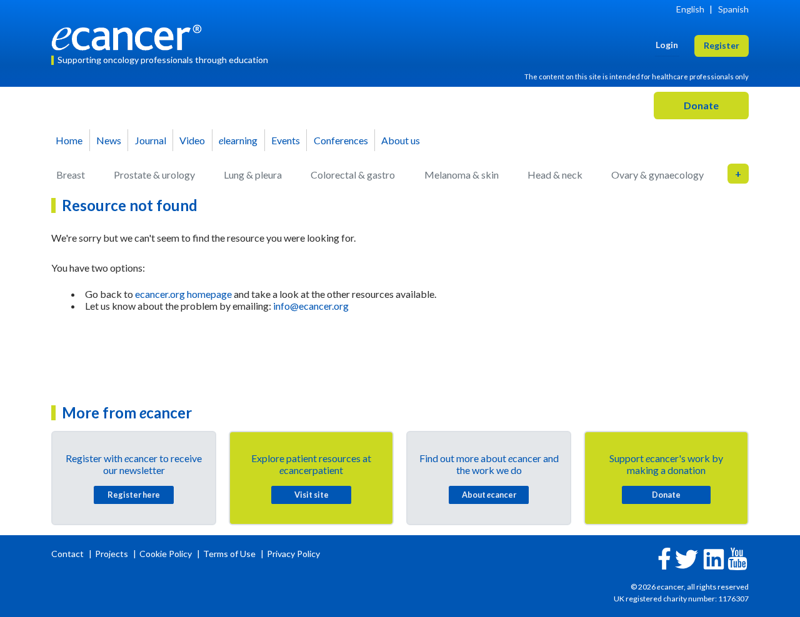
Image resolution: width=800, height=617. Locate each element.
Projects (112, 553)
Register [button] (721, 45)
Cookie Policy (165, 553)
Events (285, 140)
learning (238, 140)
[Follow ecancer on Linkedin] (713, 558)
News (108, 140)
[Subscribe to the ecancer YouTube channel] (737, 558)
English (690, 9)
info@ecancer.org (311, 306)
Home (69, 140)
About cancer (489, 495)
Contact (68, 553)
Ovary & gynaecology (657, 174)
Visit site (311, 495)
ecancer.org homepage (183, 294)
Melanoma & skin (461, 174)
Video (192, 140)
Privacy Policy (293, 553)
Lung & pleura (253, 174)
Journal (150, 140)
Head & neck (555, 174)
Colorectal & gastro (353, 174)
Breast (70, 174)
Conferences (341, 140)
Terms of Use (229, 553)
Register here (134, 495)
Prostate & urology (154, 174)
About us (400, 140)
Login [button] (667, 44)
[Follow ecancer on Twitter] (686, 558)
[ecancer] (130, 36)
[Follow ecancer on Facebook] (664, 557)
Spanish (733, 9)
